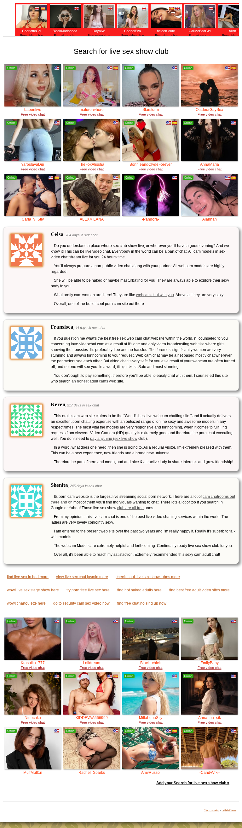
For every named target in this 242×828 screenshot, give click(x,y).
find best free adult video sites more (199, 590)
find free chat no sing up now (141, 603)
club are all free (130, 508)
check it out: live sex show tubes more (148, 577)
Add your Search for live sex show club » (192, 783)
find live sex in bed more (28, 577)
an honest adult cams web (94, 381)
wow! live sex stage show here (33, 590)
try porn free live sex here (88, 590)
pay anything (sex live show (113, 438)
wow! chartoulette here (26, 603)
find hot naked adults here (139, 590)
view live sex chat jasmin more (82, 577)
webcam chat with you (155, 295)
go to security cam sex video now (81, 603)
